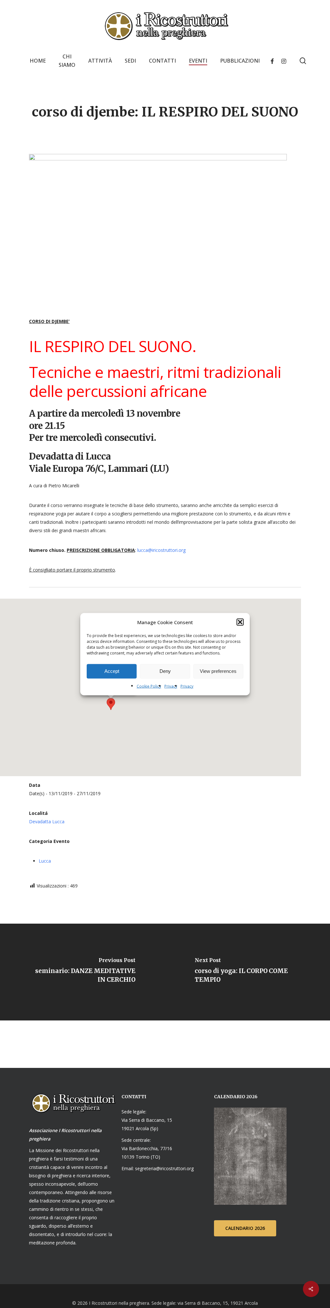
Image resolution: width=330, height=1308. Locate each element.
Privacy (170, 686)
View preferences (218, 671)
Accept (111, 671)
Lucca (45, 861)
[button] (240, 622)
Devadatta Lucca (46, 821)
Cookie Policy (149, 686)
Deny (165, 671)
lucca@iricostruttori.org (161, 550)
